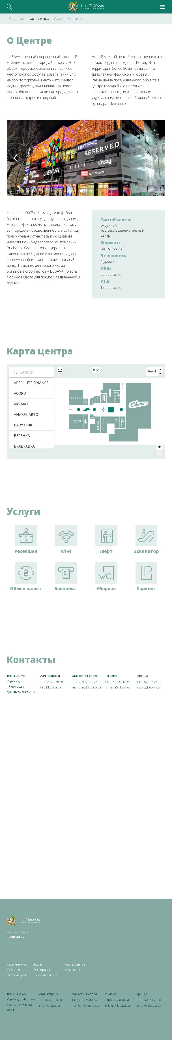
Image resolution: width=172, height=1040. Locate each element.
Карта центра (38, 18)
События (13, 970)
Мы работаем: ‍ (17, 934)
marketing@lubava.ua (86, 687)
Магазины (72, 970)
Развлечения (16, 964)
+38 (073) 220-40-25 (84, 682)
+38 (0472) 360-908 (52, 682)
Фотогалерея (17, 975)
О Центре (16, 18)
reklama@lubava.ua (118, 687)
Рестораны (41, 970)
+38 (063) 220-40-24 (84, 1000)
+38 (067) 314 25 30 (149, 682)
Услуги (58, 18)
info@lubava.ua (50, 687)
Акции (37, 964)
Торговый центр (45, 975)
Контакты (75, 18)
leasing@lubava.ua (149, 687)
